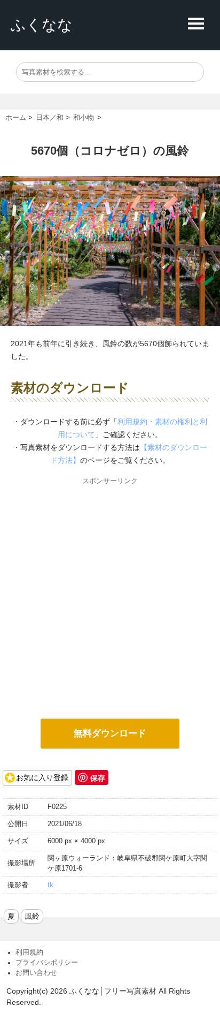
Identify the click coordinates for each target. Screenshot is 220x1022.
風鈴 (32, 916)
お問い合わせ (36, 973)
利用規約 (29, 952)
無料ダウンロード (110, 733)
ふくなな (42, 25)
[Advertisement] (110, 597)
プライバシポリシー (46, 962)
